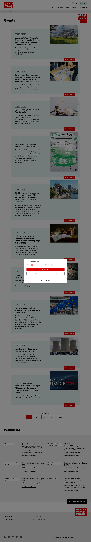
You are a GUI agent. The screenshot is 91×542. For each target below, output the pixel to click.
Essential (29, 264)
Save (55, 273)
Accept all (45, 269)
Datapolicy (48, 280)
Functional (48, 264)
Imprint (42, 280)
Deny (35, 273)
